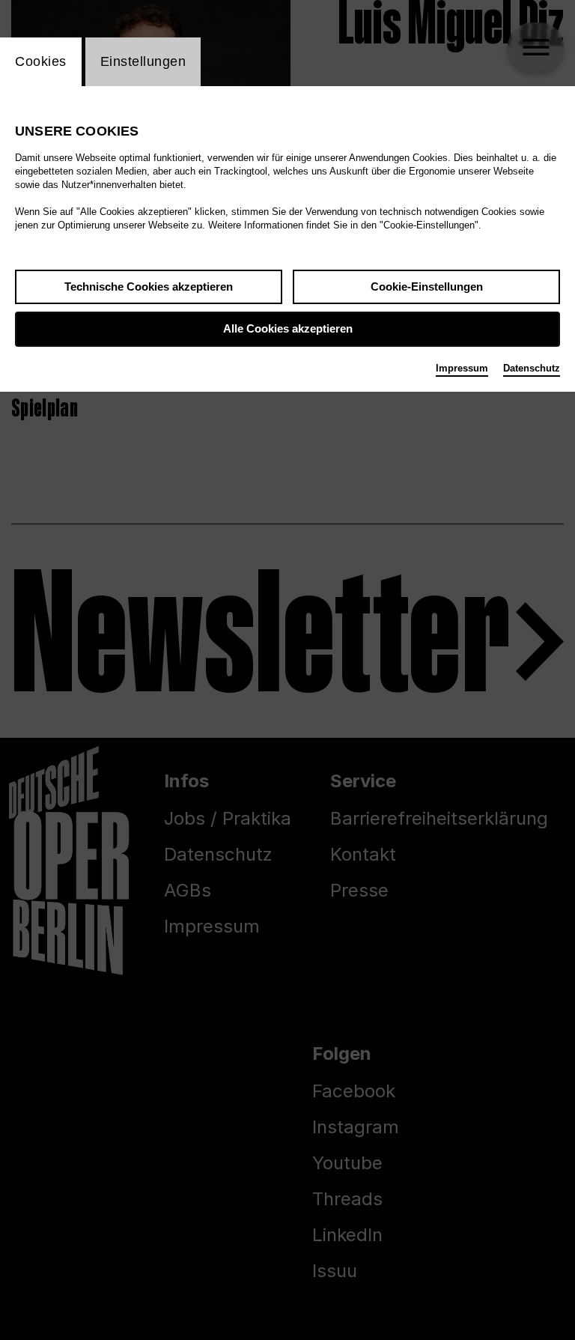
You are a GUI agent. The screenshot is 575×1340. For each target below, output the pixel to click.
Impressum (462, 368)
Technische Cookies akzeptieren (148, 286)
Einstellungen (143, 61)
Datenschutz (531, 368)
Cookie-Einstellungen (427, 286)
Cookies (41, 61)
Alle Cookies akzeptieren (288, 328)
